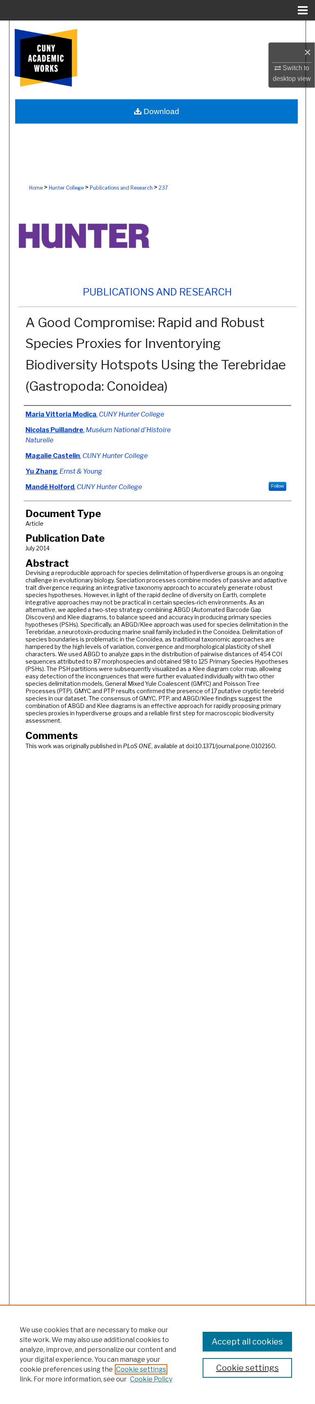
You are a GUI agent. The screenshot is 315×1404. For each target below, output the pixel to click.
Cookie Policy (151, 1379)
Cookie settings (141, 1369)
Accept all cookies (247, 1342)
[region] (157, 1354)
